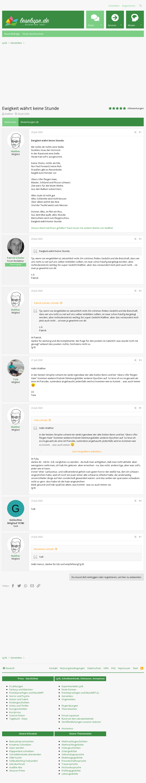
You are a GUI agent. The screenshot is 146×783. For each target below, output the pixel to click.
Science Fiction (17, 715)
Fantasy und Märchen (21, 689)
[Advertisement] (73, 74)
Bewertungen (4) (29, 122)
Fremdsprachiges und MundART (26, 692)
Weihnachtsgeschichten (74, 741)
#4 (140, 360)
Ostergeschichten (71, 747)
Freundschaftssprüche (74, 760)
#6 (140, 500)
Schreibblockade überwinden (25, 754)
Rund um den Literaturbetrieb (77, 718)
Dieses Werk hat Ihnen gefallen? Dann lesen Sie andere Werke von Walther (72, 228)
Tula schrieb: (41, 420)
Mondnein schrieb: (44, 549)
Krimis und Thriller (19, 705)
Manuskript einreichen (21, 741)
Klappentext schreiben (21, 751)
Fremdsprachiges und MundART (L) (80, 692)
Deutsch (10, 668)
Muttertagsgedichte (72, 757)
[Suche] (141, 5)
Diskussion (10, 122)
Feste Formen (69, 689)
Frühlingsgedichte (71, 770)
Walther (9, 113)
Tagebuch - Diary (18, 718)
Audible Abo (15, 767)
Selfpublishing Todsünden (23, 760)
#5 (140, 407)
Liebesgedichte (70, 773)
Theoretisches (69, 708)
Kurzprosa (15, 712)
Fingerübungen (70, 705)
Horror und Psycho (19, 696)
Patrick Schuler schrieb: (46, 303)
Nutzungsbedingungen (72, 668)
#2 (140, 238)
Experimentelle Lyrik (72, 686)
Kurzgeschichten (18, 708)
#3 (140, 290)
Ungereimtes (68, 699)
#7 (140, 536)
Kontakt (53, 668)
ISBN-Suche (15, 757)
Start (135, 668)
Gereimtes (67, 696)
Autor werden (16, 747)
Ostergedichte (69, 751)
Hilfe (106, 668)
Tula (15, 379)
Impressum (124, 668)
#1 (140, 132)
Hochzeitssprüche (71, 767)
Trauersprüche (70, 764)
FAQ (113, 668)
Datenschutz (94, 668)
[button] (95, 19)
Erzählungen (16, 686)
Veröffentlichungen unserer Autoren (81, 721)
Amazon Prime (17, 770)
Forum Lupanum (70, 715)
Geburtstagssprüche (73, 754)
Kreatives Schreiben (20, 744)
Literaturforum (17, 764)
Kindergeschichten (19, 702)
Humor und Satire (18, 699)
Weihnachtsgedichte (73, 744)
